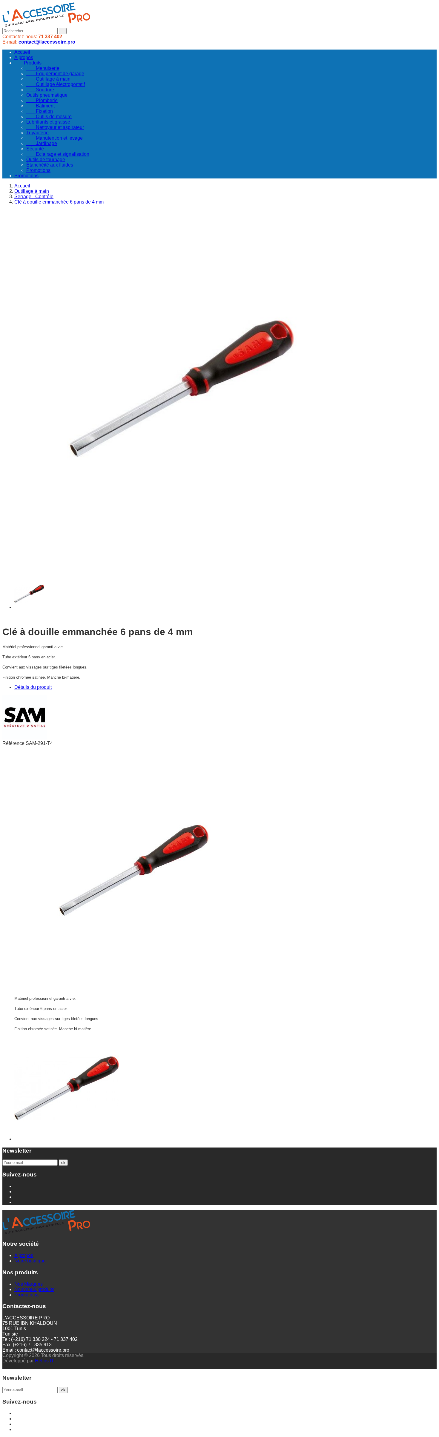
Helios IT (44, 1360)
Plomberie (42, 100)
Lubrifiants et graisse (48, 121)
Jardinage (41, 143)
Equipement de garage (55, 73)
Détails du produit (33, 687)
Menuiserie (42, 68)
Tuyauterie (37, 132)
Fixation (39, 111)
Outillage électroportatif (55, 84)
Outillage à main (48, 78)
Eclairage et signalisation (57, 154)
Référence (14, 743)
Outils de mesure (49, 116)
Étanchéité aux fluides (49, 164)
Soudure (40, 89)
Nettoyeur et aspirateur (55, 127)
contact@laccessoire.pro (47, 41)
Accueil (22, 52)
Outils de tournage (45, 159)
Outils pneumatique (46, 95)
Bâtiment (40, 105)
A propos (23, 57)
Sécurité (35, 148)
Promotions (38, 170)
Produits (28, 62)
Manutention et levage (54, 138)
